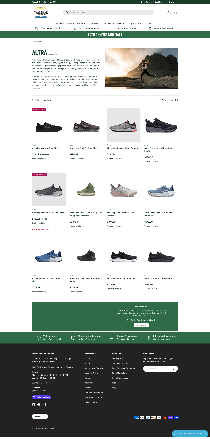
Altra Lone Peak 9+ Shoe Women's (123, 148)
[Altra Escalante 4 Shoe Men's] (49, 125)
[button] (175, 12)
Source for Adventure (93, 392)
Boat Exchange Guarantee (123, 368)
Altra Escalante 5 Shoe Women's (122, 278)
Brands (58, 23)
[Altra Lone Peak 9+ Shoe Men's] (86, 125)
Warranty (88, 383)
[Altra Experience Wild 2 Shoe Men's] (49, 189)
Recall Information (120, 378)
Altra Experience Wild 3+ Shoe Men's (158, 149)
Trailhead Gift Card (120, 363)
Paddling (107, 23)
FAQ (114, 387)
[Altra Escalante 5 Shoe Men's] (161, 255)
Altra (40, 41)
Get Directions (141, 325)
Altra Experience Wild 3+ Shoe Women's (121, 214)
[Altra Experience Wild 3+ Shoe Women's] (123, 189)
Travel (119, 23)
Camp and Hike (134, 23)
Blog (114, 383)
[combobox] (108, 12)
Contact (88, 358)
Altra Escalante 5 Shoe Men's (158, 278)
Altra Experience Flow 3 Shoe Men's (46, 280)
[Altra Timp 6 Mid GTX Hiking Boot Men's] (86, 255)
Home (34, 41)
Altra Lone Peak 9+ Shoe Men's (84, 148)
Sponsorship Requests (94, 368)
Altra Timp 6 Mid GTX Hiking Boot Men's (85, 280)
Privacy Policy (90, 402)
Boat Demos (146, 2)
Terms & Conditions (93, 397)
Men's (69, 23)
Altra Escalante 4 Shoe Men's (46, 148)
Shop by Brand (118, 358)
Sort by (35, 100)
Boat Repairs (160, 2)
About (87, 363)
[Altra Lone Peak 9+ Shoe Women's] (123, 125)
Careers (88, 387)
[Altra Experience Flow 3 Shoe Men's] (49, 255)
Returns (87, 378)
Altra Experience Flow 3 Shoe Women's (158, 214)
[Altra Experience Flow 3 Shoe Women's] (161, 189)
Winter (149, 23)
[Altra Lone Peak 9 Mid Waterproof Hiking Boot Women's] (86, 189)
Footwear (94, 23)
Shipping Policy (91, 373)
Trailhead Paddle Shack (46, 428)
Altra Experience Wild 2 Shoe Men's (49, 212)
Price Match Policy (120, 373)
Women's (81, 23)
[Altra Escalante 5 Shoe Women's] (123, 255)
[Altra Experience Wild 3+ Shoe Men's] (161, 125)
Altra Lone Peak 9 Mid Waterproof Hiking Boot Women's (86, 214)
